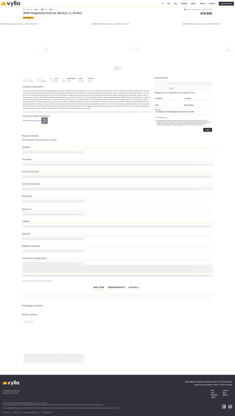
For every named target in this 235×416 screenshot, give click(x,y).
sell (213, 393)
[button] (46, 48)
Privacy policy (16, 412)
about (213, 397)
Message (183, 112)
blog (224, 393)
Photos (45, 9)
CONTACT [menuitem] (212, 3)
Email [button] (171, 88)
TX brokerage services (46, 412)
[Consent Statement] (155, 123)
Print (53, 9)
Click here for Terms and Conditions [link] (193, 125)
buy (212, 390)
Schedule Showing (161, 117)
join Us (225, 390)
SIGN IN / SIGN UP (226, 3)
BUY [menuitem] (168, 3)
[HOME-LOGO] (11, 383)
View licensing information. (40, 403)
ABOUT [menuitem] (193, 3)
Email (168, 105)
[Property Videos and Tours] (44, 120)
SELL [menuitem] (175, 3)
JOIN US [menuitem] (202, 3)
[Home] (23, 4)
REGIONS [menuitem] (184, 3)
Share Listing (208, 9)
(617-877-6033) (115, 408)
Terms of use (6, 412)
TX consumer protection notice (30, 412)
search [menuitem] (163, 3)
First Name (168, 99)
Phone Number (197, 105)
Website (188, 9)
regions (214, 395)
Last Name (197, 99)
